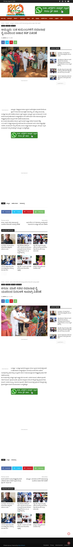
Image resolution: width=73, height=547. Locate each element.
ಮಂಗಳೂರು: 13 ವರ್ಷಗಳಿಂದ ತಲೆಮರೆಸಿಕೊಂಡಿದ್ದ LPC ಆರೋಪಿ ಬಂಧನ (7, 247)
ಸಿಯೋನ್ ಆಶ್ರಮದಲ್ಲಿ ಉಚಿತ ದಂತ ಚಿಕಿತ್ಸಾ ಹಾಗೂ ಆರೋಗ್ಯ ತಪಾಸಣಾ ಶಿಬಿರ (7, 268)
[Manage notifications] (68, 543)
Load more (60, 83)
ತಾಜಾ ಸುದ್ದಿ (13, 25)
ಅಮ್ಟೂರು (8, 203)
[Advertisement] (24, 94)
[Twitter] (65, 1)
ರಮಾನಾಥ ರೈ (22, 203)
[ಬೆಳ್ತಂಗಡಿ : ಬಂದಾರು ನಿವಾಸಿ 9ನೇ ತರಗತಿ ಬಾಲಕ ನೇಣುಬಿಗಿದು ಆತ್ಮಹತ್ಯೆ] (24, 260)
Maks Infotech (21, 545)
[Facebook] (59, 1)
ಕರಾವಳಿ (7, 23)
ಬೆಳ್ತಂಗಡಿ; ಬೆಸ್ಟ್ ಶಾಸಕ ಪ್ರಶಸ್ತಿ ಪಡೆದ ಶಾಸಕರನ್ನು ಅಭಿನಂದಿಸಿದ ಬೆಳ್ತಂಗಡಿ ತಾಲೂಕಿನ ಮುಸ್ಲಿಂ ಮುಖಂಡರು (64, 71)
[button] (71, 18)
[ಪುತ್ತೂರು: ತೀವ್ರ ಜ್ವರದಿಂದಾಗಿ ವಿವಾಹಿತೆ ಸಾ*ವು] (40, 260)
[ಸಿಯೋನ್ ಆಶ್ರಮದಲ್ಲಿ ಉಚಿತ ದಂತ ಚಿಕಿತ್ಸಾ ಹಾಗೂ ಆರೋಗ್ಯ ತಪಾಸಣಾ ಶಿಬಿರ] (8, 260)
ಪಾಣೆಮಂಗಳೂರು (15, 203)
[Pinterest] (11, 42)
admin (4, 37)
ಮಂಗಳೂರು (8, 25)
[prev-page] (2, 274)
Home (2, 23)
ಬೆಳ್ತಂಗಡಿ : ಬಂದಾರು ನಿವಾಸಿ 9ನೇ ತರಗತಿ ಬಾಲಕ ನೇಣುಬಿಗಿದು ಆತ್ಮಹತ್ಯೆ (24, 268)
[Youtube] (68, 1)
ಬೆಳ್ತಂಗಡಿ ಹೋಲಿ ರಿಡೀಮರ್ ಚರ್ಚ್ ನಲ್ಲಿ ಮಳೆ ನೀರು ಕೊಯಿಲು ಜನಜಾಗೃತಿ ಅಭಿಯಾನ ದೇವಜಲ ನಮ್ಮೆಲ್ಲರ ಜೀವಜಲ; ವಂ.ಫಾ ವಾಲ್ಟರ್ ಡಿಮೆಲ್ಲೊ (24, 249)
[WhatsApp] (15, 42)
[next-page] (5, 274)
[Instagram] (62, 1)
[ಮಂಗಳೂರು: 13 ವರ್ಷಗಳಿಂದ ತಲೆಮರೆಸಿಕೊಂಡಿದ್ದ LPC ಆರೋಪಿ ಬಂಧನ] (8, 239)
